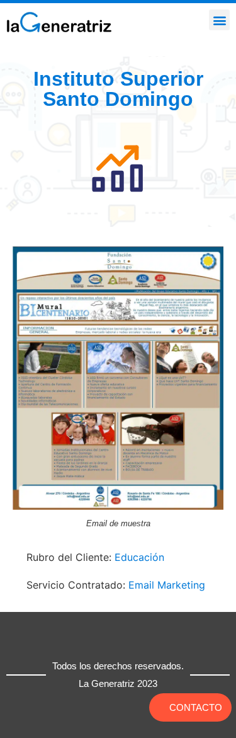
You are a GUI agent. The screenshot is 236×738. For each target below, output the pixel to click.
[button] (219, 19)
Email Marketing (166, 585)
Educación (139, 557)
